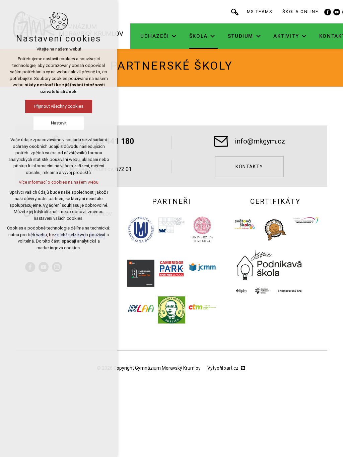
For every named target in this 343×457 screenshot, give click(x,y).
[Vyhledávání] (234, 11)
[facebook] (327, 11)
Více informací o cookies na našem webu (58, 182)
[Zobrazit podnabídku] (174, 36)
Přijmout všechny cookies (58, 106)
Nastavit (59, 122)
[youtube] (336, 11)
